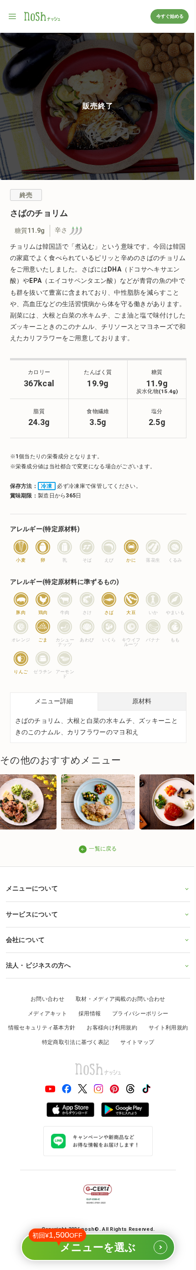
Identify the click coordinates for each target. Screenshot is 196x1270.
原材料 (141, 701)
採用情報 (86, 1012)
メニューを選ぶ (92, 1243)
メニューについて (31, 887)
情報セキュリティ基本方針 (64, 1027)
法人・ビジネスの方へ (38, 964)
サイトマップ (159, 1041)
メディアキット (43, 1012)
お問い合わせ (44, 997)
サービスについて (31, 913)
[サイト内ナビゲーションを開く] (12, 16)
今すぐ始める (169, 16)
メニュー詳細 (54, 701)
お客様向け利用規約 (133, 1027)
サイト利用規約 (32, 1041)
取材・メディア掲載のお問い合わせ (117, 997)
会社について (25, 938)
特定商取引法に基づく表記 (97, 1041)
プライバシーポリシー (137, 1012)
